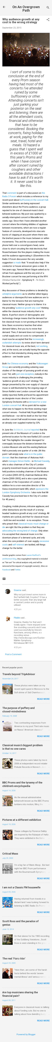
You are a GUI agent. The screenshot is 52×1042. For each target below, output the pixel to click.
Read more (43, 699)
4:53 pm (17, 647)
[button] (48, 20)
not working (41, 346)
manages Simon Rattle (19, 461)
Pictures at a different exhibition (21, 819)
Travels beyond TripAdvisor (18, 674)
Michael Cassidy (41, 461)
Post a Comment (13, 654)
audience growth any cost (28, 308)
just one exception (25, 374)
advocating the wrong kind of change (19, 530)
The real (13, 958)
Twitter (17, 570)
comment (11, 193)
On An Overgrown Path (26, 8)
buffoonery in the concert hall (34, 200)
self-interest (18, 544)
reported (26, 429)
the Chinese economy (17, 363)
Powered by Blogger (26, 1034)
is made (17, 262)
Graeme (17, 590)
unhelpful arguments (12, 294)
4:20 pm (17, 609)
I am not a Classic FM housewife (21, 887)
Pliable (17, 617)
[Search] (48, 7)
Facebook (6, 570)
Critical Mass (10, 853)
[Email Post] (4, 579)
